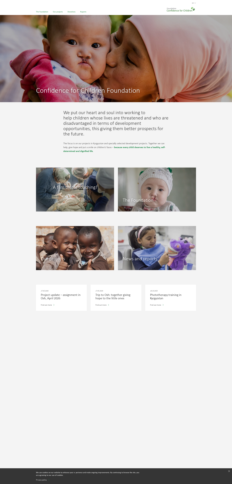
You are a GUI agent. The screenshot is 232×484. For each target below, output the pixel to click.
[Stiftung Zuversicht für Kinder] (181, 8)
